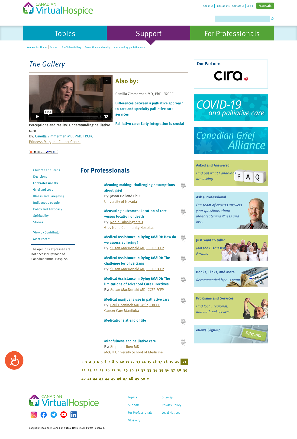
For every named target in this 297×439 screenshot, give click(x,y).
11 (127, 361)
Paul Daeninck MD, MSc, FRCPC (135, 305)
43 (101, 378)
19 (171, 361)
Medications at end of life (125, 320)
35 (161, 370)
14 (144, 361)
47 (125, 378)
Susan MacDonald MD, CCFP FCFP (137, 248)
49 (137, 378)
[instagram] (33, 415)
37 (173, 370)
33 (149, 370)
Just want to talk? (210, 240)
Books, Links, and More (215, 272)
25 (101, 370)
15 (149, 361)
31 (137, 370)
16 (155, 361)
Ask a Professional (211, 197)
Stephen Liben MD (124, 346)
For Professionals (45, 182)
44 (107, 378)
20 (177, 361)
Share (43, 152)
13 (138, 361)
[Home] (60, 8)
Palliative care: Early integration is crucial (149, 123)
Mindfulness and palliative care (130, 341)
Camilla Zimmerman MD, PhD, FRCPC (64, 136)
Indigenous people (46, 202)
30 (131, 370)
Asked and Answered (212, 165)
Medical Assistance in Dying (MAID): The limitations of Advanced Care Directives (137, 281)
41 (89, 378)
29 (125, 370)
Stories (38, 222)
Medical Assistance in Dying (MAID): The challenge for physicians (137, 260)
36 (167, 370)
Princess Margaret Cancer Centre (55, 141)
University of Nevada (120, 201)
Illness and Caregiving (48, 195)
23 (89, 370)
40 (83, 378)
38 (179, 370)
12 (133, 361)
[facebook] (43, 415)
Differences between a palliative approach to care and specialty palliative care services (149, 108)
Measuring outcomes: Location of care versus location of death (135, 213)
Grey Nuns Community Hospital (129, 227)
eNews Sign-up (208, 330)
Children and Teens (46, 169)
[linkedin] (73, 414)
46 (119, 378)
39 (185, 370)
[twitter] (53, 414)
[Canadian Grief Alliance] (231, 140)
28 (119, 370)
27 (113, 370)
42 (95, 378)
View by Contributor (47, 232)
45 (113, 378)
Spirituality (40, 215)
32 (143, 370)
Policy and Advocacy (47, 208)
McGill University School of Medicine (133, 352)
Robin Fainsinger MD (126, 222)
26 (107, 370)
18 (166, 361)
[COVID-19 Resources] (231, 107)
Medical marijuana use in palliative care (136, 299)
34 (155, 370)
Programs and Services (215, 298)
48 (131, 378)
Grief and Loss (43, 189)
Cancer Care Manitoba (121, 310)
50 (143, 378)
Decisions (40, 176)
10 (122, 361)
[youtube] (63, 414)
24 (96, 370)
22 (83, 370)
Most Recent (41, 238)
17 (160, 361)
